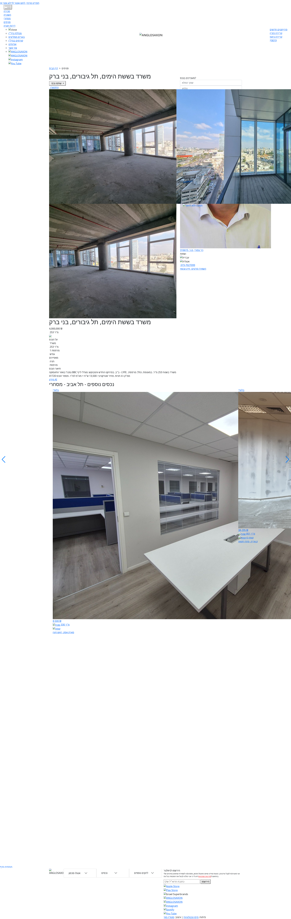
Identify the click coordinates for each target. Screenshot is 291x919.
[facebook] (15, 59)
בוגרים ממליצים (16, 37)
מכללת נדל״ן (15, 33)
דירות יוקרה (9, 25)
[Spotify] (169, 909)
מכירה (7, 11)
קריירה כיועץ (276, 36)
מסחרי (7, 18)
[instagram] (173, 897)
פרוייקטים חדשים (278, 29)
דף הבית (53, 68)
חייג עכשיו (185, 268)
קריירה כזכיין (276, 33)
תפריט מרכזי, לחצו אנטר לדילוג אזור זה (19, 3)
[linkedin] (14, 63)
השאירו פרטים (198, 268)
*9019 (273, 40)
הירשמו (205, 881)
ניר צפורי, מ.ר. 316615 (191, 250)
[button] (17, 30)
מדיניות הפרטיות (204, 876)
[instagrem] (17, 51)
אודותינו (12, 44)
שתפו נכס (56, 83)
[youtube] (17, 55)
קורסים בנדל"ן (15, 40)
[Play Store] (171, 890)
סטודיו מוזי (169, 917)
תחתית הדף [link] (6, 867)
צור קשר (12, 48)
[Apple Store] (171, 886)
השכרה (7, 15)
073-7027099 (187, 265)
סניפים (7, 22)
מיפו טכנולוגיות (191, 917)
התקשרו (54, 87)
